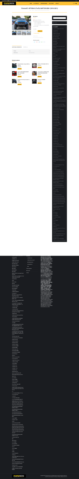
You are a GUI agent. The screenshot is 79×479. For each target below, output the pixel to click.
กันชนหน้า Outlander (56, 116)
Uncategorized (55, 66)
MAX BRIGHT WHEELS (56, 38)
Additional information (17, 47)
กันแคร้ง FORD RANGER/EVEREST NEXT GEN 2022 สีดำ (23, 72)
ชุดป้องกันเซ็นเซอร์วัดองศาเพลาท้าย (58, 146)
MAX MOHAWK (55, 43)
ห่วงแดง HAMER (14, 418)
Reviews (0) (25, 47)
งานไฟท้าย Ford (55, 136)
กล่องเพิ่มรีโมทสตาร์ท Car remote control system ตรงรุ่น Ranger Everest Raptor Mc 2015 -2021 (59, 101)
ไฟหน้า (49, 306)
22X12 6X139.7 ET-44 (46, 270)
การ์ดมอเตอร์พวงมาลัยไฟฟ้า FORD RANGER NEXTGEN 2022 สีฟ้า (43, 72)
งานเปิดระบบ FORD (56, 133)
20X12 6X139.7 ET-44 (45, 269)
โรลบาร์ (54, 218)
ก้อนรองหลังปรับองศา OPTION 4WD (58, 109)
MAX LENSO (55, 41)
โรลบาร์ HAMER (55, 220)
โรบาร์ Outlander (55, 215)
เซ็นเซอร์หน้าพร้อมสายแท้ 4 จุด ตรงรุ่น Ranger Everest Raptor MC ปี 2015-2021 (59, 199)
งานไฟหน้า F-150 (14, 368)
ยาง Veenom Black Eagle (57, 169)
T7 (49, 276)
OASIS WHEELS (55, 51)
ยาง (53, 163)
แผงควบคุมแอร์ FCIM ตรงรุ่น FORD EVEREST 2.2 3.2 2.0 (58, 207)
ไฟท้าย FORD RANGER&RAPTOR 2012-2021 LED (59, 232)
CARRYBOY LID (14, 258)
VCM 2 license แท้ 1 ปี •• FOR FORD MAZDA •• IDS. (58, 71)
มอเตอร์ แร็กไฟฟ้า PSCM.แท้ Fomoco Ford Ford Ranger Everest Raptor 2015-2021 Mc (59, 160)
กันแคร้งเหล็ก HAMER (56, 122)
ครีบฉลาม (54, 127)
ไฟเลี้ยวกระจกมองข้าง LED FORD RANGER (59, 240)
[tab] (17, 47)
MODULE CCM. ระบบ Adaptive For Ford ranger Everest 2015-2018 (59, 50)
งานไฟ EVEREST (55, 135)
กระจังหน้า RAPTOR (56, 82)
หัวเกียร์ (54, 193)
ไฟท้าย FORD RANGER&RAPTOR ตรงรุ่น (59, 233)
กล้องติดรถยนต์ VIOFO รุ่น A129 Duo (58, 88)
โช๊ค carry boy (55, 212)
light (50, 275)
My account (28, 270)
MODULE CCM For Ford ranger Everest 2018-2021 (59, 47)
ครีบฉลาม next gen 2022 (57, 128)
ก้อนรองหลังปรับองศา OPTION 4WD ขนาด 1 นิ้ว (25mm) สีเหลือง (46, 287)
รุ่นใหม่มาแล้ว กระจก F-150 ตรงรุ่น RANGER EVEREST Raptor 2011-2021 (58, 173)
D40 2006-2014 (46, 272)
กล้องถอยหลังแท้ (55, 89)
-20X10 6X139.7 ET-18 (44, 255)
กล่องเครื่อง (55, 95)
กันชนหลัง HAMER (56, 119)
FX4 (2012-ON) (46, 275)
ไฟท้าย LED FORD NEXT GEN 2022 (58, 235)
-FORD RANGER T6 (46, 260)
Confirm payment (29, 268)
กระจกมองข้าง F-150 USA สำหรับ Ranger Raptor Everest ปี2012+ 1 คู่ (59, 77)
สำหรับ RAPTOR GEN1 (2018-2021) (39, 37)
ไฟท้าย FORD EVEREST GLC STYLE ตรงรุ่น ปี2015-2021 (59, 229)
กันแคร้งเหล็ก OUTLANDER (57, 124)
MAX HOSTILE (14, 266)
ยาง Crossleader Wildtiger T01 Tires (58, 164)
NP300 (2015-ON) (43, 276)
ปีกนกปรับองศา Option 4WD (16, 384)
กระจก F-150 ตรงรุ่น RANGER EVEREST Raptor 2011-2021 (59, 74)
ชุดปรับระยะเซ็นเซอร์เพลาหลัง (57, 144)
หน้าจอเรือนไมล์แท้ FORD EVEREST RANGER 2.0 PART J (58, 182)
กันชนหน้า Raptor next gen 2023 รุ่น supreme (24, 65)
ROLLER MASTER (55, 61)
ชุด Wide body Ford (56, 143)
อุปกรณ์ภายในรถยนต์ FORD (57, 194)
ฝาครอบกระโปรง (55, 157)
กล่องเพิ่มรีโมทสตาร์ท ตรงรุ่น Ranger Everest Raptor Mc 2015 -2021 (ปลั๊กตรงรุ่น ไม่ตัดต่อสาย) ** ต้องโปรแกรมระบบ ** (59, 105)
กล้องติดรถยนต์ (55, 86)
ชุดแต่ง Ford (14, 376)
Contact (27, 272)
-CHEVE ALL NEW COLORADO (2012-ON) (46, 258)
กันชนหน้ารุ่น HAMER (56, 117)
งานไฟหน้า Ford (55, 141)
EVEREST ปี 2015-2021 (56, 33)
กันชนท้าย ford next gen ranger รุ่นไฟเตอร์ (23, 80)
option (54, 53)
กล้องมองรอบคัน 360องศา (57, 94)
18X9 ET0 (48, 267)
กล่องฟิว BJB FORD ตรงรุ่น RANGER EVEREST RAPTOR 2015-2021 (58, 92)
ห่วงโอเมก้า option (56, 191)
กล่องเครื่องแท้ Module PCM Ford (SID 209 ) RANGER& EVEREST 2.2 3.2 (59, 98)
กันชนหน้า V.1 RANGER (41, 79)
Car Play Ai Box (55, 30)
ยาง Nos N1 (14, 396)
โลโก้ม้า (54, 223)
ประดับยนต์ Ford (55, 154)
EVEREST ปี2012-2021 (56, 35)
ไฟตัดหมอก (55, 226)
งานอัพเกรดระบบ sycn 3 (56, 132)
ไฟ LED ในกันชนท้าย (56, 225)
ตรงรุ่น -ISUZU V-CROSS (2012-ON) (47, 295)
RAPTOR (54, 56)
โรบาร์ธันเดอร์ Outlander (57, 217)
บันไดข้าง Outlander (56, 152)
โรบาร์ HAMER (55, 213)
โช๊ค (53, 210)
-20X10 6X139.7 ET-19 (46, 256)
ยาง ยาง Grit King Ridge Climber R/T (58, 171)
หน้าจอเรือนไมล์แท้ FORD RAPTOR (58, 185)
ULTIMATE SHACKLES (56, 64)
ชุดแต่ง (51, 289)
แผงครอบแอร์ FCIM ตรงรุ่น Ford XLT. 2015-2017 (58, 204)
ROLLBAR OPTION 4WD (56, 58)
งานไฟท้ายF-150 (55, 138)
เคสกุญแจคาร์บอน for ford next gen (58, 196)
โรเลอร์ (54, 221)
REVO (47, 276)
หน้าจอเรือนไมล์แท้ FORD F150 (16, 412)
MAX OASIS (55, 44)
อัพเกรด (47, 306)
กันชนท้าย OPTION (56, 111)
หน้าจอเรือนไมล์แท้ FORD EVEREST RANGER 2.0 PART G (58, 179)
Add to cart (19, 68)
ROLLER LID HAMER (56, 59)
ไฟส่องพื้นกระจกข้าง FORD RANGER (58, 238)
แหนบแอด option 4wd (56, 209)
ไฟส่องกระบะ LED (14, 465)
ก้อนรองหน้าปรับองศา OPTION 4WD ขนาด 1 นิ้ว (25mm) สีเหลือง (46, 282)
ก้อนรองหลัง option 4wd (56, 108)
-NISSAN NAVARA (49, 266)
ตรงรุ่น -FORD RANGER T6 (46, 294)
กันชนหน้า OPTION (56, 114)
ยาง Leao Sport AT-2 (56, 166)
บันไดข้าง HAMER (56, 151)
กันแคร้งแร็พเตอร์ (55, 125)
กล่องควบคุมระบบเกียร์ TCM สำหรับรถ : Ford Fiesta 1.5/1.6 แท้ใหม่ (59, 84)
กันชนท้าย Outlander (56, 112)
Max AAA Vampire (56, 36)
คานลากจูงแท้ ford (56, 130)
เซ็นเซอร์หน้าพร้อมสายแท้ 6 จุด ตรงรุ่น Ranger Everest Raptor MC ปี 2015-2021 (59, 201)
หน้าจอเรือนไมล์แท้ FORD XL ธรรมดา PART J (58, 188)
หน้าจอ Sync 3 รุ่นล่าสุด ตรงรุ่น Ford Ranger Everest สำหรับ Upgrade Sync (58, 176)
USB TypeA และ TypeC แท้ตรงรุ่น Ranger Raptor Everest (59, 68)
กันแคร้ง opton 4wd (56, 120)
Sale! (28, 266)
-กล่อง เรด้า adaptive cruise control (58, 28)
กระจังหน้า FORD (55, 80)
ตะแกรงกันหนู (55, 149)
